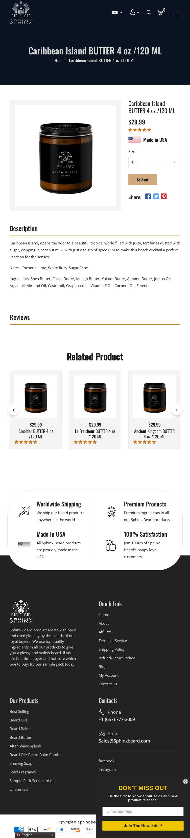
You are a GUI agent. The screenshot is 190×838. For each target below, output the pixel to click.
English (26, 835)
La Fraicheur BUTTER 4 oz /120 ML (95, 434)
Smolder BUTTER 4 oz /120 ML (36, 434)
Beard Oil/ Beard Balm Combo (36, 754)
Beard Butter (20, 737)
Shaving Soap (21, 763)
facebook (106, 760)
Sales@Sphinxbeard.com (124, 741)
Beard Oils (18, 720)
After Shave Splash (25, 745)
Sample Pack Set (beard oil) (32, 780)
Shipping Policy (112, 649)
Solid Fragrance (23, 771)
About (104, 623)
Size (131, 151)
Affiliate (105, 631)
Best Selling (19, 711)
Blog (102, 666)
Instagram (107, 769)
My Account (109, 675)
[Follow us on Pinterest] (164, 196)
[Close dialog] (185, 781)
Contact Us (108, 683)
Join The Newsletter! (143, 826)
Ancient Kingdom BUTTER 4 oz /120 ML (154, 434)
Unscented (19, 789)
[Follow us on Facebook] (148, 196)
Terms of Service (113, 640)
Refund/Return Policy (117, 657)
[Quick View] (42, 404)
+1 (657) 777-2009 (117, 719)
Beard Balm (20, 728)
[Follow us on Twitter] (156, 196)
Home (60, 60)
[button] (140, 129)
